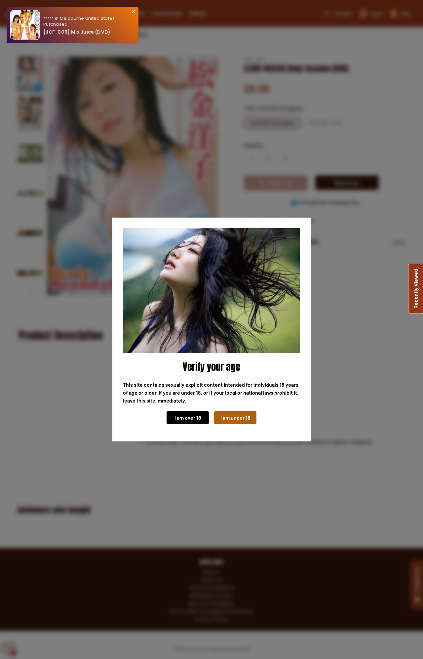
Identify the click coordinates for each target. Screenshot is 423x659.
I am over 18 (187, 417)
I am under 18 (235, 417)
